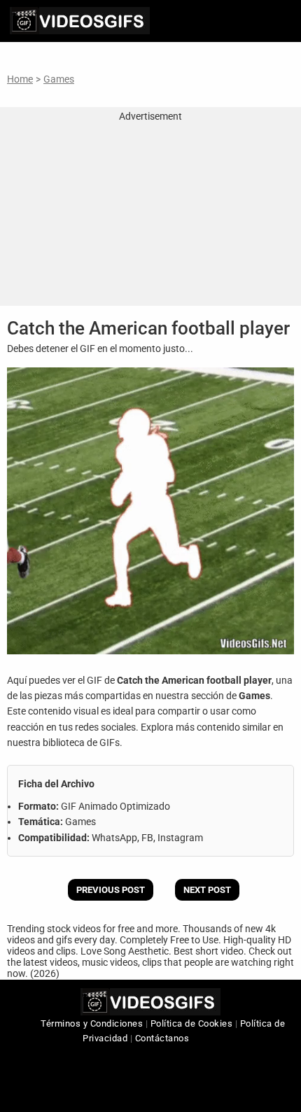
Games (58, 79)
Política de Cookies (191, 1023)
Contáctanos (162, 1038)
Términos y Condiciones (92, 1023)
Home (20, 79)
